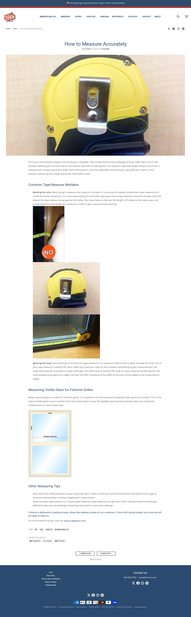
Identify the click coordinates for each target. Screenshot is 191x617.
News (15, 29)
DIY (36, 530)
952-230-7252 (130, 577)
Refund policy (81, 607)
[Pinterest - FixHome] (183, 29)
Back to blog (95, 559)
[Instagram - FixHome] (178, 29)
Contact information (124, 607)
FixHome (53, 607)
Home (8, 29)
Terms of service (108, 607)
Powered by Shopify (66, 607)
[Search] (178, 16)
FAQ (41, 530)
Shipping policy (141, 607)
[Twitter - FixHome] (169, 29)
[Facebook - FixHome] (173, 29)
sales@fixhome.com (148, 577)
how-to (49, 530)
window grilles (61, 530)
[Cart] (186, 16)
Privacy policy (94, 607)
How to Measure (72, 520)
